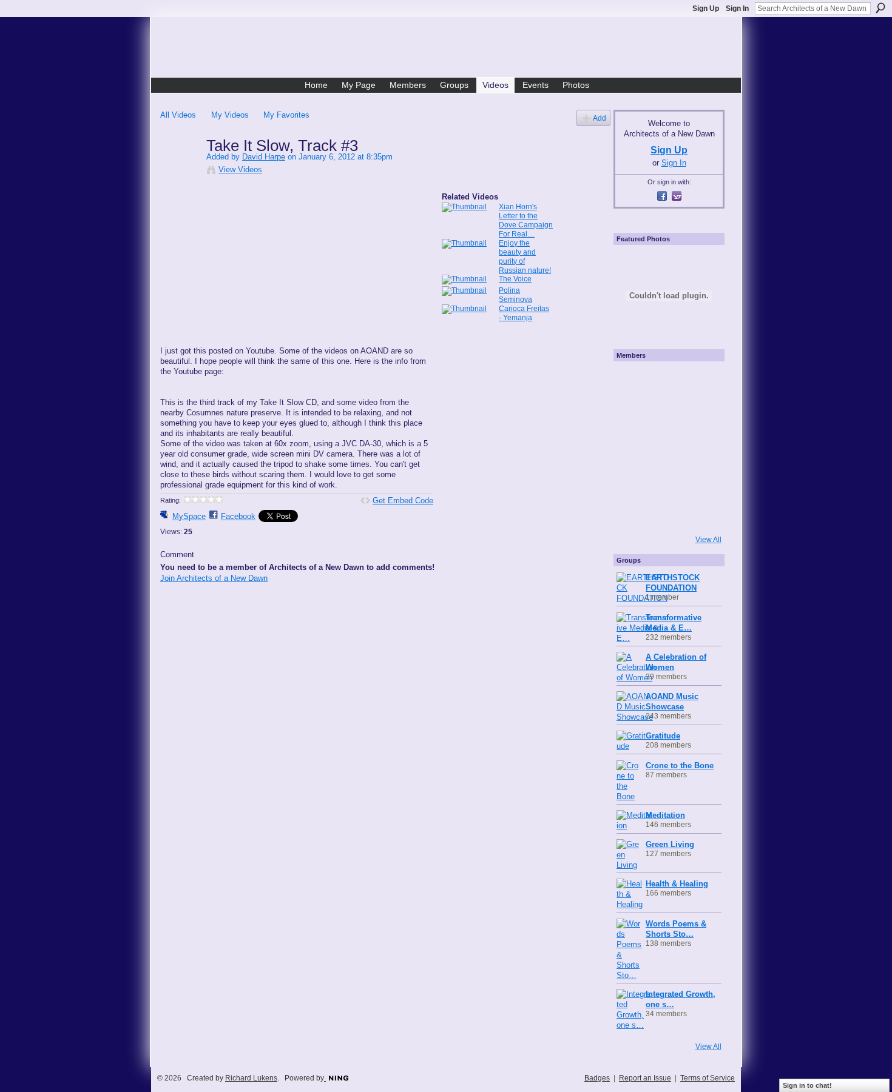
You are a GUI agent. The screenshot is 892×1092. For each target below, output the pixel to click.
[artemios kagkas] (665, 414)
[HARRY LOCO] (632, 414)
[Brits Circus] (698, 446)
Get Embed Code (403, 500)
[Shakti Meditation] (698, 414)
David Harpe (263, 156)
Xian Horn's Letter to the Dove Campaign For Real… (526, 220)
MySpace (189, 516)
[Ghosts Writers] (665, 479)
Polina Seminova (515, 295)
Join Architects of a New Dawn (214, 578)
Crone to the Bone (680, 765)
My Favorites (286, 114)
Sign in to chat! (807, 1085)
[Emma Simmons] (632, 512)
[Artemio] (665, 512)
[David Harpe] (182, 171)
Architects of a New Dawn (450, 49)
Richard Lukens (251, 1078)
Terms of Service (707, 1078)
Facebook (238, 516)
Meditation (665, 815)
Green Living (670, 844)
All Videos (178, 114)
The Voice (515, 279)
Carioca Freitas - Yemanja (524, 313)
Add (599, 118)
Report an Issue (645, 1078)
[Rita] (632, 446)
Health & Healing (677, 883)
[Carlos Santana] (698, 479)
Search (880, 7)
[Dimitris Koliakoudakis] (698, 512)
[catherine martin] (665, 446)
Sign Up (705, 8)
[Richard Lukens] (665, 381)
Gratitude (663, 735)
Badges (597, 1078)
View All (708, 539)
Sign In (737, 8)
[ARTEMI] (632, 381)
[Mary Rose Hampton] (632, 479)
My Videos (230, 114)
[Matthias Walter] (698, 381)
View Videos (240, 169)
